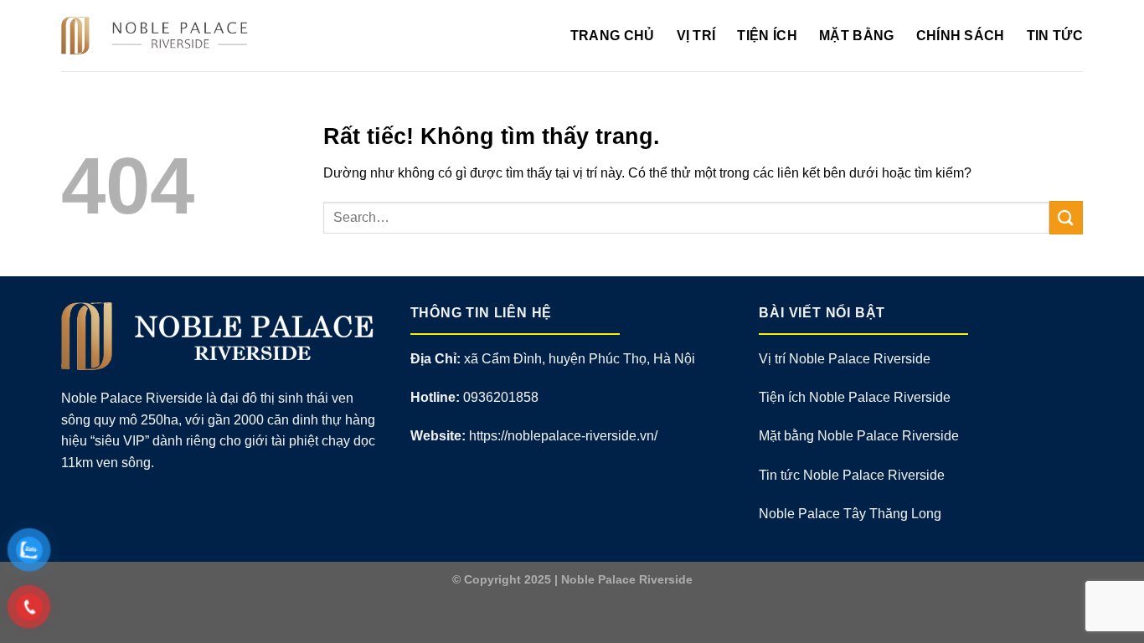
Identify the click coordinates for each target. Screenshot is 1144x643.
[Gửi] (1066, 217)
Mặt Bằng (856, 35)
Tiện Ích (767, 35)
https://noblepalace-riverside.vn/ (563, 436)
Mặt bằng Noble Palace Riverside (859, 436)
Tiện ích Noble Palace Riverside (855, 397)
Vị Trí (696, 35)
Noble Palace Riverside (627, 579)
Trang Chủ (612, 35)
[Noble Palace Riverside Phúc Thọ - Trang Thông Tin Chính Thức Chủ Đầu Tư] (159, 35)
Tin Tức (1055, 35)
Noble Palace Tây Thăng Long (850, 514)
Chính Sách (960, 35)
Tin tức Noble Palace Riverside (852, 475)
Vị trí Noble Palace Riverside (844, 359)
